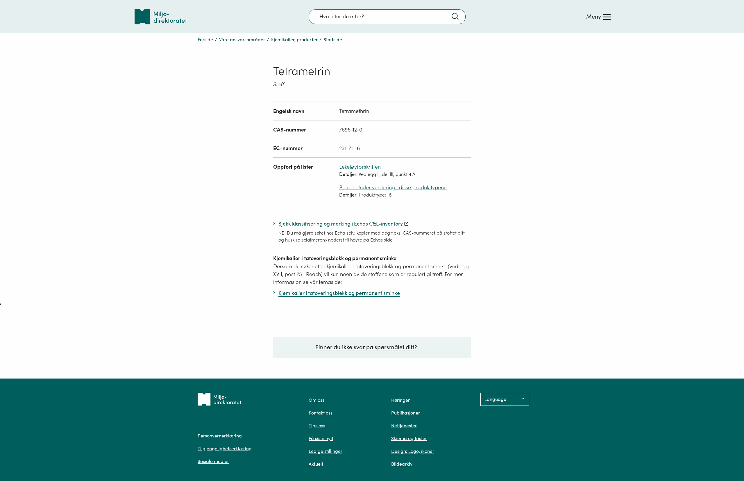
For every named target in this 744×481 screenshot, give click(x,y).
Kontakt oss (320, 413)
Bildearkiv (401, 464)
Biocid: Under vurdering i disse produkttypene (393, 187)
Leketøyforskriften (360, 166)
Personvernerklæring (220, 436)
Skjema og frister (409, 438)
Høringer (400, 400)
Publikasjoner (405, 413)
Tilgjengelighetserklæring (225, 448)
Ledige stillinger (325, 451)
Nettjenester (404, 425)
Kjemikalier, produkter (294, 39)
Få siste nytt (321, 438)
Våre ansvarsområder (242, 39)
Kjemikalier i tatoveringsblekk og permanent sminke (334, 258)
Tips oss (317, 425)
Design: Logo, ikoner (412, 451)
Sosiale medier (213, 461)
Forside (205, 39)
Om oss (316, 400)
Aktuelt (316, 464)
